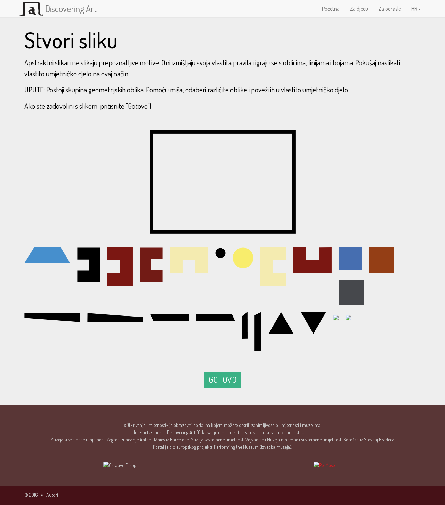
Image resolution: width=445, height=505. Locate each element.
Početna (331, 8)
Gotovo (223, 379)
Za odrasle (390, 8)
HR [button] (414, 8)
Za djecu (359, 8)
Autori (52, 495)
